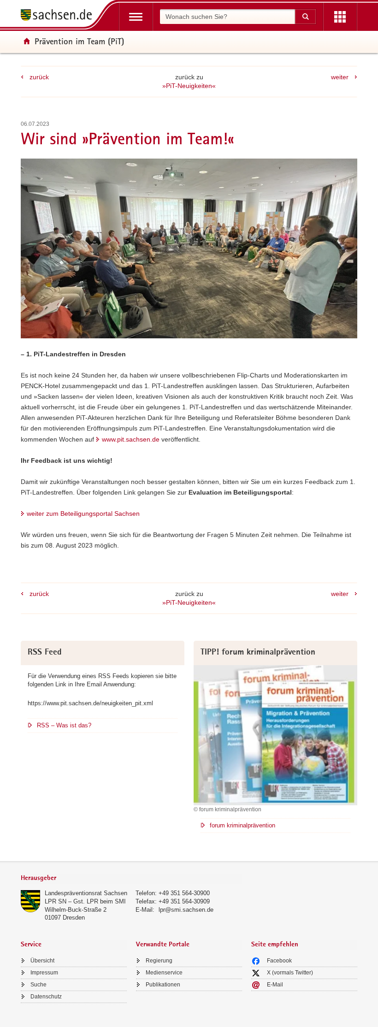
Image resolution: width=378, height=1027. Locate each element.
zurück (39, 77)
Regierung (159, 960)
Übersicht (42, 960)
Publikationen (163, 984)
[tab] (131, 879)
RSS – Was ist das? (64, 725)
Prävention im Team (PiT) (79, 41)
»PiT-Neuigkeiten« (189, 85)
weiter (339, 77)
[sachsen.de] (59, 16)
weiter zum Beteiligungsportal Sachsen (83, 513)
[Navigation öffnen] (135, 17)
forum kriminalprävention (242, 825)
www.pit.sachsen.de (130, 439)
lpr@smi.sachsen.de (186, 909)
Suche (38, 984)
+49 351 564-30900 (184, 893)
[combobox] (227, 16)
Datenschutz (46, 996)
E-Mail (275, 984)
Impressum (44, 972)
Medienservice (164, 972)
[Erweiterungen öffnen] (340, 17)
